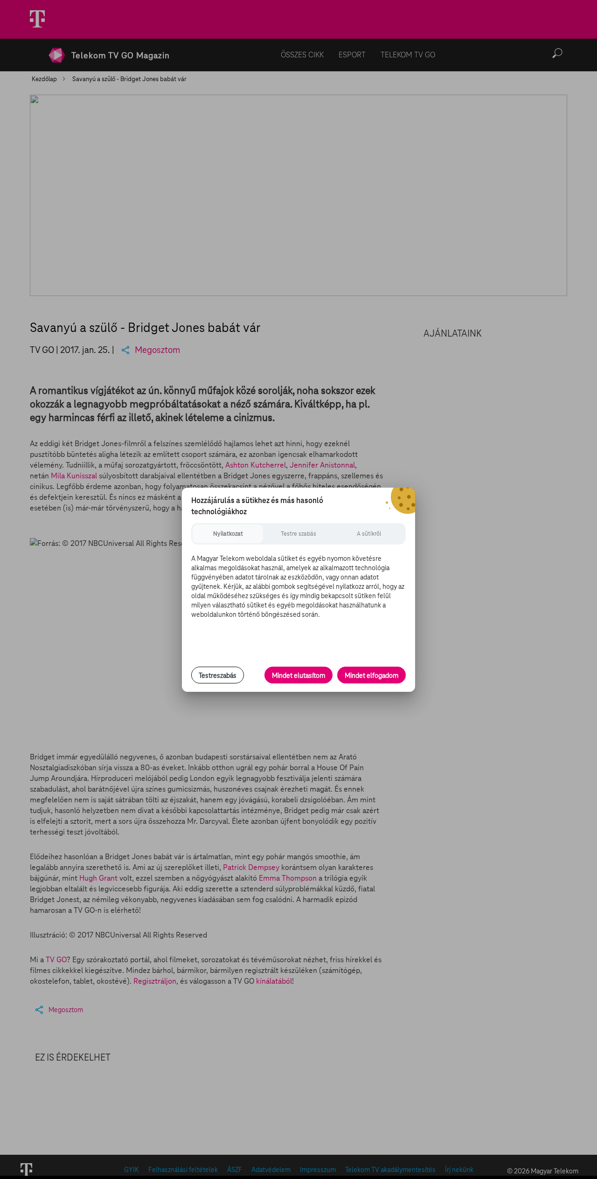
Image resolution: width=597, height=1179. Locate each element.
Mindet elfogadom (371, 675)
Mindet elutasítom (298, 675)
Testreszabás (217, 675)
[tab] (228, 533)
